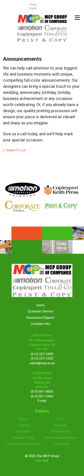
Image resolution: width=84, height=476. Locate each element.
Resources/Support (40, 318)
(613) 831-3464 (42, 396)
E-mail (42, 401)
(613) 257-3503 (42, 358)
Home (40, 305)
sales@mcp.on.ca (42, 363)
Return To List (16, 150)
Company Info (40, 324)
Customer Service (40, 311)
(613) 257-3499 (46, 4)
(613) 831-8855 (42, 392)
